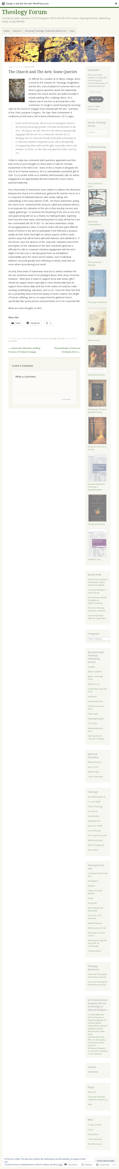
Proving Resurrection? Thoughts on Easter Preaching (97, 600)
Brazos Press (93, 684)
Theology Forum (24, 12)
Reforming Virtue (95, 840)
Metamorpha (93, 771)
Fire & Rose (93, 811)
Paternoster (93, 714)
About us (17, 30)
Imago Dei (92, 903)
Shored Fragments (96, 845)
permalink (12, 341)
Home (7, 30)
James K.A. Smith (95, 825)
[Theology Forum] (59, 49)
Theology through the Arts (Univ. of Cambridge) (97, 943)
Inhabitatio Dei (94, 821)
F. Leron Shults (94, 801)
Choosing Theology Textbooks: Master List (45, 30)
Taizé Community (95, 776)
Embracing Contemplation (94, 223)
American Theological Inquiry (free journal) (97, 975)
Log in (90, 1129)
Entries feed (93, 1134)
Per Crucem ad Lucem (97, 835)
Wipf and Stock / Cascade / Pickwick (96, 737)
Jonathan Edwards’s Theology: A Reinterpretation (96, 487)
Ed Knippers (93, 881)
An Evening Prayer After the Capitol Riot (97, 617)
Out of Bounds (94, 830)
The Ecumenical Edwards (94, 263)
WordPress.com (95, 1144)
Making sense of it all (97, 928)
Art (30, 338)
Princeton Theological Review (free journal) (97, 983)
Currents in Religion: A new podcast (97, 591)
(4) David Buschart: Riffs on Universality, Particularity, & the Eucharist (97, 1041)
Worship (60, 338)
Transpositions (94, 951)
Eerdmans (92, 696)
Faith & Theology (95, 806)
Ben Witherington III (96, 797)
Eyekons (91, 885)
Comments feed (95, 1139)
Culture (42, 338)
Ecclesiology (51, 338)
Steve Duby (29, 67)
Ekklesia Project (94, 762)
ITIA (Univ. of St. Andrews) (94, 917)
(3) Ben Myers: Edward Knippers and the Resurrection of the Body (97, 1030)
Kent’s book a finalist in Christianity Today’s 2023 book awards (98, 582)
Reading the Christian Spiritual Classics (97, 410)
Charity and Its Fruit (96, 524)
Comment (66, 399)
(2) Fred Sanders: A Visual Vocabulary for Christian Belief (97, 1020)
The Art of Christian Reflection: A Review (96, 609)
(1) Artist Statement (96, 1014)
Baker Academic (95, 671)
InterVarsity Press (95, 701)
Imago (90, 898)
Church (35, 338)
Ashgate (91, 666)
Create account (94, 1124)
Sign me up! (96, 99)
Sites (72, 30)
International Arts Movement (95, 909)
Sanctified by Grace (96, 374)
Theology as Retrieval (97, 302)
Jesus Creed (93, 767)
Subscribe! (93, 70)
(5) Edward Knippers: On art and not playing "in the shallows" (98, 1051)
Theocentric (93, 850)
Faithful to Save (94, 559)
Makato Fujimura (95, 923)
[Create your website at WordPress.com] (59, 3)
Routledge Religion (96, 718)
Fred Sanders (93, 816)
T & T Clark (92, 723)
